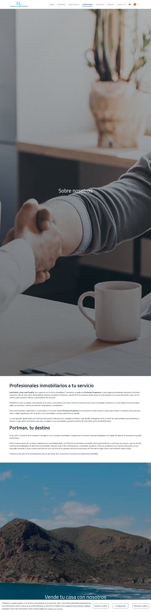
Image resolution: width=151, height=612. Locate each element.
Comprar (61, 4)
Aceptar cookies (100, 605)
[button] (136, 4)
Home (51, 4)
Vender (110, 4)
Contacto (121, 4)
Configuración (120, 605)
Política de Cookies (55, 608)
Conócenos (87, 4)
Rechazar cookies (141, 605)
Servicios (100, 4)
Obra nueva (73, 4)
